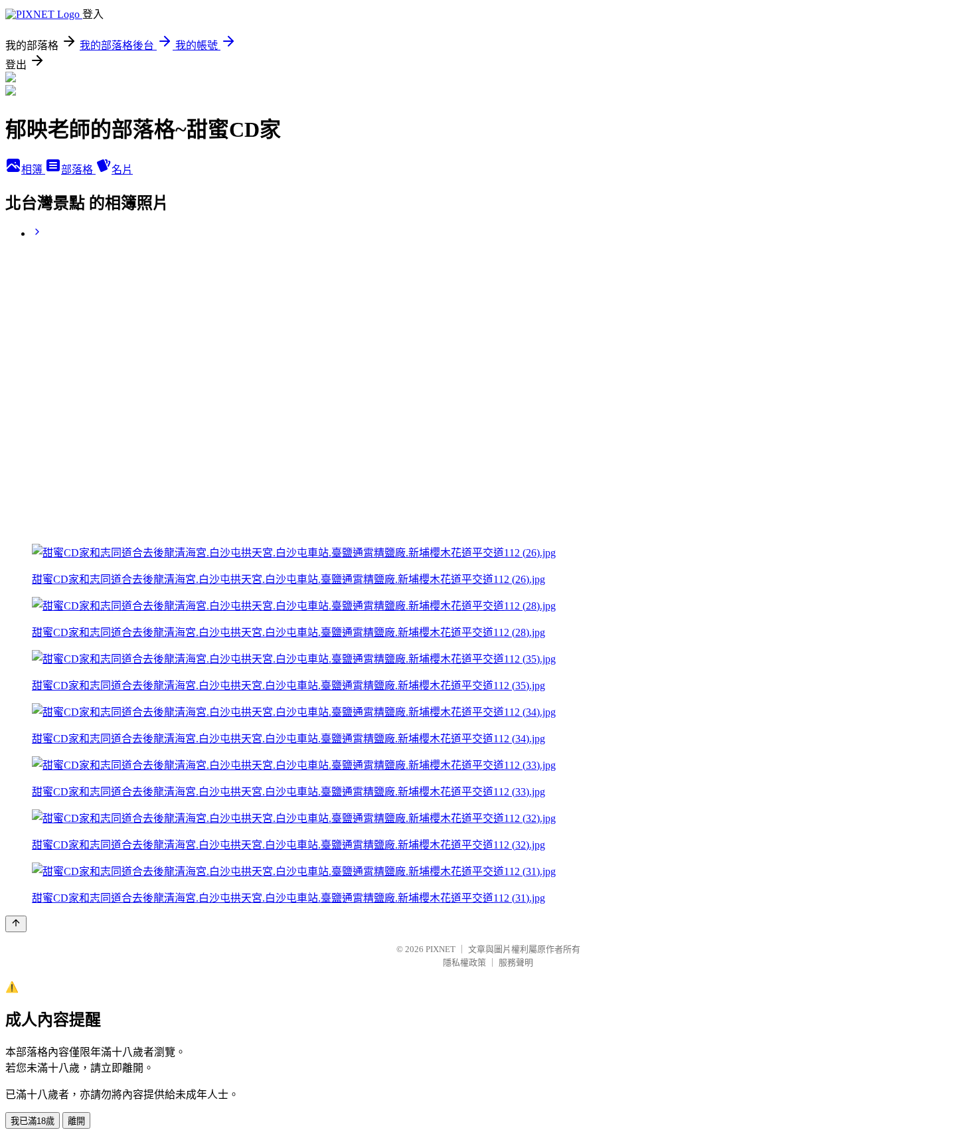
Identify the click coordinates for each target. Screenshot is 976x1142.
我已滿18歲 (32, 1121)
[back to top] (16, 924)
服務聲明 (516, 962)
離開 (76, 1121)
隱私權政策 (464, 962)
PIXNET (440, 949)
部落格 (78, 169)
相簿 (33, 169)
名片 (122, 169)
